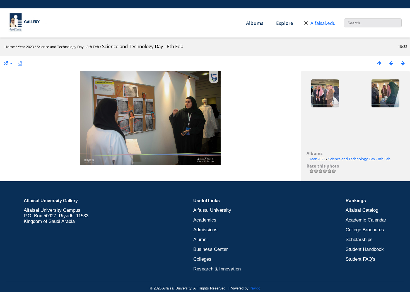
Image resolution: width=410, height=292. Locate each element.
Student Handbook (365, 249)
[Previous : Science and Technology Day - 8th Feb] (391, 63)
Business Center (210, 249)
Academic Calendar (366, 220)
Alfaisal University (212, 210)
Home (9, 46)
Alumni (200, 239)
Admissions (205, 229)
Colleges (202, 259)
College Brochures (365, 229)
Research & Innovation (217, 269)
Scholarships (359, 239)
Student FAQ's (360, 259)
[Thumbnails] (379, 63)
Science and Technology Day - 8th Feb (68, 46)
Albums (254, 23)
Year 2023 (26, 46)
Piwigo (255, 288)
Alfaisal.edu (323, 23)
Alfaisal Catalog (362, 210)
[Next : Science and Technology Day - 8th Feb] (403, 63)
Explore (284, 23)
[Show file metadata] (20, 63)
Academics (204, 220)
